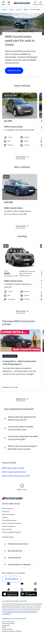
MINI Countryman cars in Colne (16, 476)
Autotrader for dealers (19, 564)
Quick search (14, 558)
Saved (35, 4)
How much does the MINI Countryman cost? (20, 428)
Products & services (18, 544)
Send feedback (11, 579)
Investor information (9, 520)
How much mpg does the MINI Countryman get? (23, 438)
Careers (4, 517)
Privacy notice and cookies (11, 523)
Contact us (6, 511)
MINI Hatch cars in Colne (13, 468)
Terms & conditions (8, 526)
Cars (11, 10)
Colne (18, 10)
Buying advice (15, 551)
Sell (9, 4)
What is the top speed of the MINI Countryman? (22, 418)
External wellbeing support (11, 532)
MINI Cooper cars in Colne (14, 472)
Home (4, 10)
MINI (25, 10)
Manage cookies (8, 537)
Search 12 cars (14, 71)
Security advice (7, 508)
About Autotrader (8, 514)
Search (40, 4)
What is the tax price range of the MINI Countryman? (22, 447)
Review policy (7, 529)
